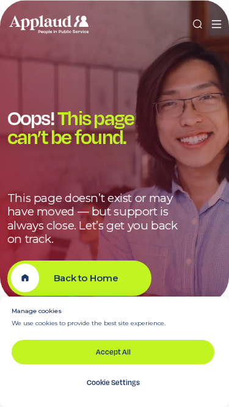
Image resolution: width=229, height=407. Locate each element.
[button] (216, 24)
